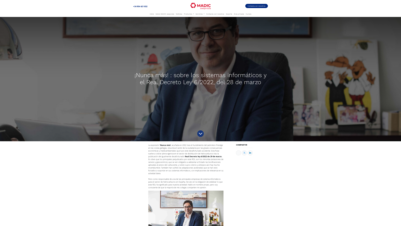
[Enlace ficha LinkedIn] (250, 152)
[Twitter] (244, 152)
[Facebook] (238, 152)
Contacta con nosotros (256, 6)
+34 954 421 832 (140, 6)
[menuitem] (152, 14)
